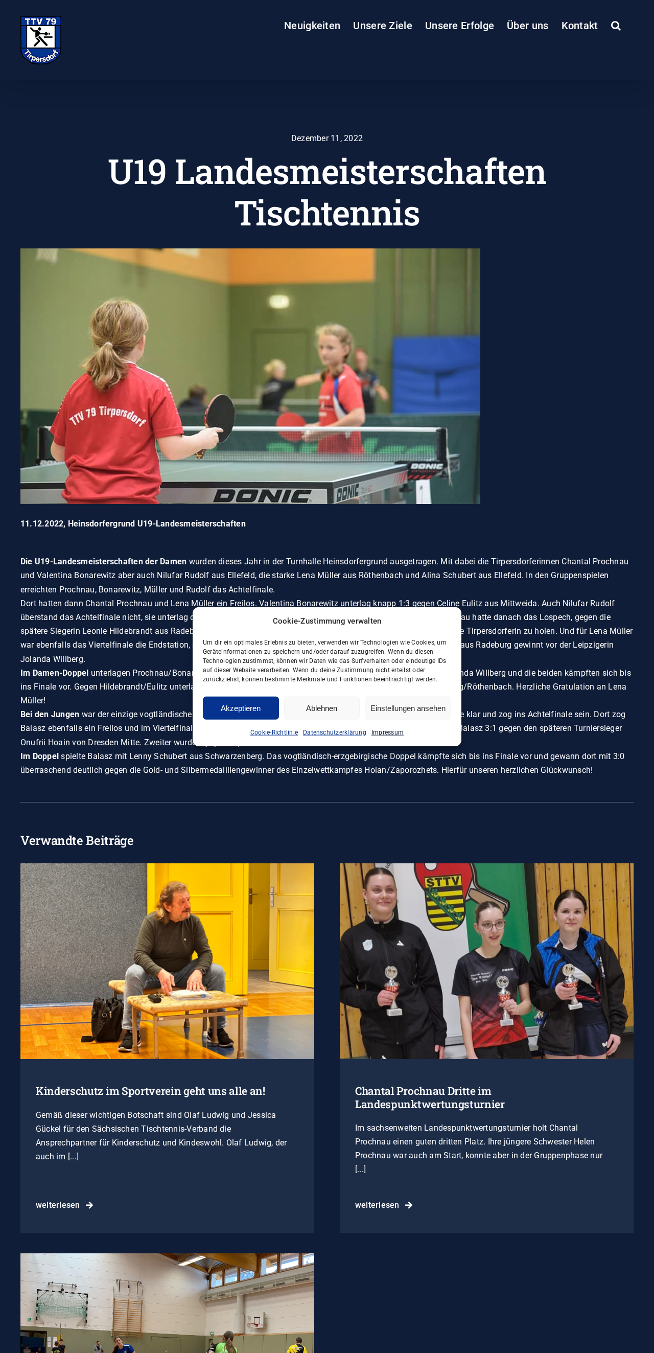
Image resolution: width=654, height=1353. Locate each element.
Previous (45, 782)
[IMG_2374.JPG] (167, 867)
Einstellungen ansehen (408, 707)
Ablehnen (321, 707)
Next (617, 782)
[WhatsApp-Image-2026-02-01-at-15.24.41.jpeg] (167, 1257)
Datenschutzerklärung (334, 732)
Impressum (387, 732)
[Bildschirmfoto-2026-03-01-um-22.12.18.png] (487, 867)
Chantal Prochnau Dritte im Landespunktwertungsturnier (430, 1097)
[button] (616, 25)
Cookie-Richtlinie (274, 732)
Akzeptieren (241, 707)
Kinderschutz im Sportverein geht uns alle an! (150, 1091)
